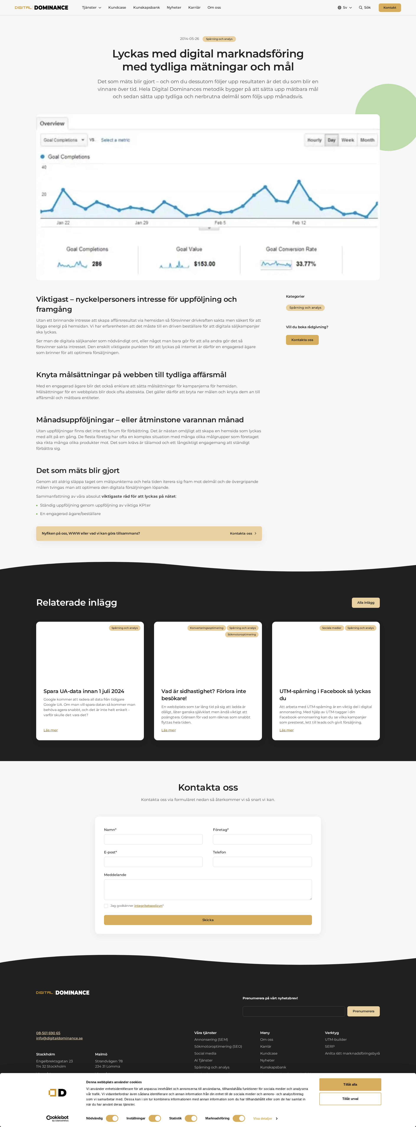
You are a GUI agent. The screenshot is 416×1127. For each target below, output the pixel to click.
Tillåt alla (350, 1084)
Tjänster (89, 7)
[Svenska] (344, 8)
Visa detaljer (262, 1118)
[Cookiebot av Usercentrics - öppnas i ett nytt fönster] (57, 1118)
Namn (110, 830)
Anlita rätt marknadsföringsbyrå (352, 1053)
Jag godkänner (137, 906)
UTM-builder (336, 1039)
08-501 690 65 (48, 1033)
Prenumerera (363, 1011)
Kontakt (390, 8)
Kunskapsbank (146, 7)
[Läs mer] (90, 681)
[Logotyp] (41, 7)
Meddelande (115, 875)
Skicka (207, 920)
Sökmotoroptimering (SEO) (218, 1046)
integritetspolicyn (148, 906)
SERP (330, 1046)
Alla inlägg (365, 602)
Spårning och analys (211, 1067)
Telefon (219, 852)
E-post (110, 852)
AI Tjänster (203, 1060)
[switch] (155, 1118)
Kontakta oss (302, 340)
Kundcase (117, 7)
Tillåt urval (350, 1099)
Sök (367, 7)
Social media (205, 1053)
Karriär (194, 7)
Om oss (214, 7)
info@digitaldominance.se (59, 1038)
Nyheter (174, 7)
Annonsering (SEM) (211, 1039)
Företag (220, 830)
